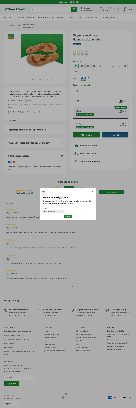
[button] (92, 192)
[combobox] (49, 212)
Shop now (68, 217)
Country (44, 208)
